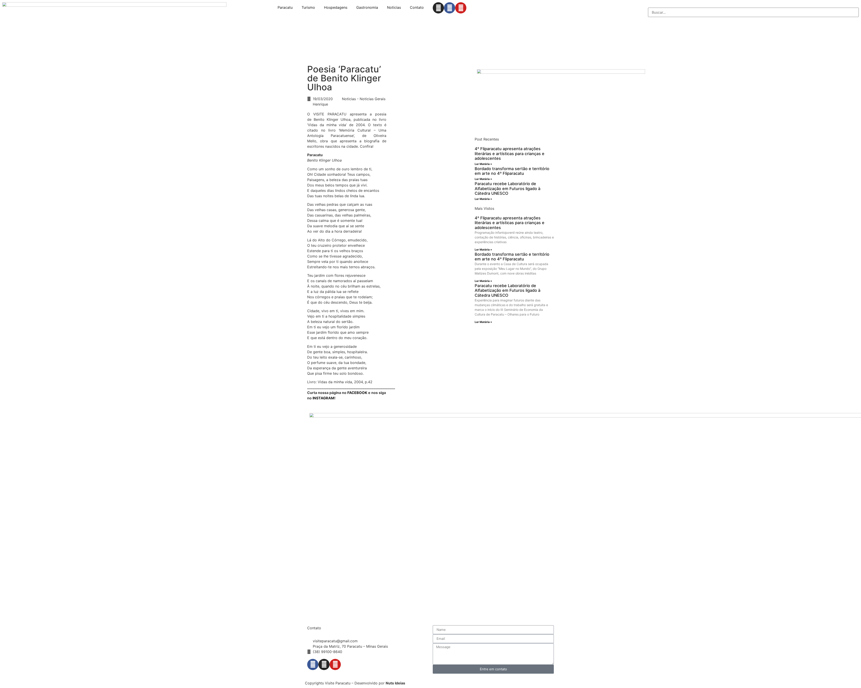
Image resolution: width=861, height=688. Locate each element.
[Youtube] (460, 7)
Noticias (394, 7)
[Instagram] (438, 7)
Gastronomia (367, 7)
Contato (417, 7)
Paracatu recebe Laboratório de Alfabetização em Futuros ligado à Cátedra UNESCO (507, 188)
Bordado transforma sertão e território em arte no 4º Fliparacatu (512, 171)
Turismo (308, 7)
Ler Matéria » (483, 164)
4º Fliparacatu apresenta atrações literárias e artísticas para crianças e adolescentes (509, 153)
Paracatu (285, 7)
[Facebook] (449, 7)
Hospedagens (335, 7)
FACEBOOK (357, 392)
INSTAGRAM (323, 398)
